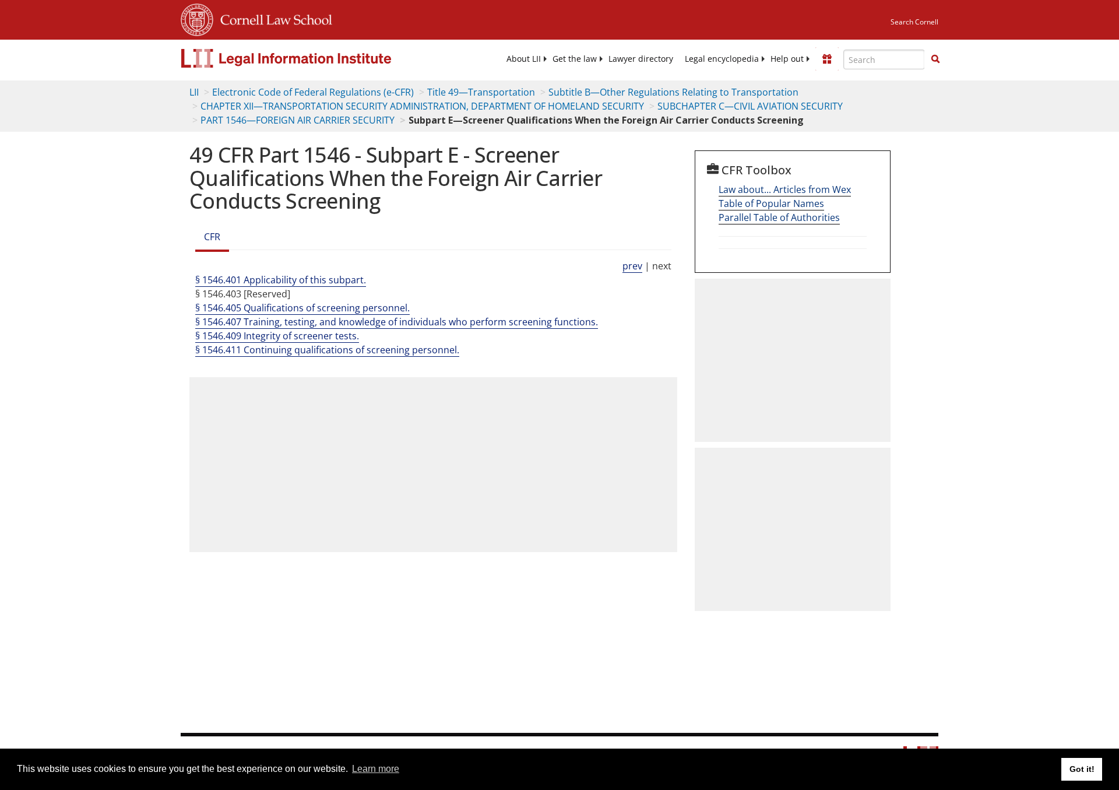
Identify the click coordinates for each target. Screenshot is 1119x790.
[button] (935, 59)
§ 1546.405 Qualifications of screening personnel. (302, 307)
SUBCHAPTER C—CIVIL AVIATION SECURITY (750, 106)
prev (632, 265)
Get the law (575, 59)
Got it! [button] (1082, 769)
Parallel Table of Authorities (779, 217)
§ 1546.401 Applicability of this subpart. (280, 279)
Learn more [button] (375, 769)
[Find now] (935, 59)
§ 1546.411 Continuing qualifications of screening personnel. (327, 349)
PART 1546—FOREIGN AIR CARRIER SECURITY (297, 120)
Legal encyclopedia (722, 59)
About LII (523, 59)
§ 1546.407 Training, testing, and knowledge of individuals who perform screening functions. (396, 321)
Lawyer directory (640, 59)
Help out (787, 59)
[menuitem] (524, 59)
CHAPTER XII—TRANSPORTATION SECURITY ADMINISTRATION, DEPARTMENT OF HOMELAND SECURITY (422, 106)
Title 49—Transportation (481, 92)
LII (194, 92)
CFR (212, 236)
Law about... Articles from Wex (785, 189)
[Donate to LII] (827, 59)
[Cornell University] (197, 18)
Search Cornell (914, 22)
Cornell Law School (272, 18)
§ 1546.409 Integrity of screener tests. (277, 335)
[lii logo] (311, 58)
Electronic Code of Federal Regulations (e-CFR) (313, 92)
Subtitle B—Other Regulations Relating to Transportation (673, 92)
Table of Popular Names (771, 203)
